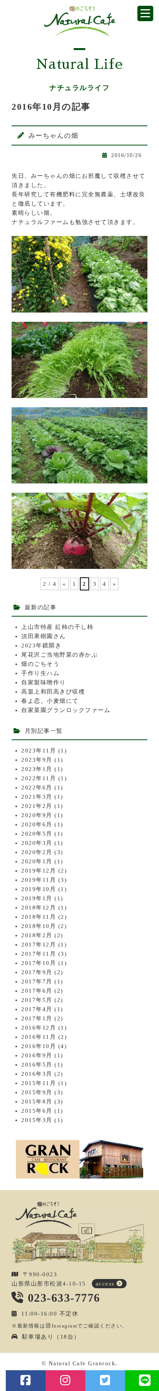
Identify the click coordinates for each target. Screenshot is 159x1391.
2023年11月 (38, 750)
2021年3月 (36, 797)
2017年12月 (38, 944)
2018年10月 (38, 926)
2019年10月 (38, 889)
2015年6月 (36, 1111)
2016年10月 (38, 1046)
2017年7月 (36, 981)
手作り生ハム (40, 673)
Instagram (64, 1326)
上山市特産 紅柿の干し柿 (57, 627)
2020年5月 (36, 834)
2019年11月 (38, 880)
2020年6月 (36, 824)
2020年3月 (36, 843)
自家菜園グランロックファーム (65, 710)
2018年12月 (38, 907)
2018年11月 (38, 917)
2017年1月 (36, 1018)
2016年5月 (36, 1065)
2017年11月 (38, 954)
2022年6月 (36, 787)
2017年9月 (36, 972)
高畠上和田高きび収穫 (53, 692)
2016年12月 (38, 1028)
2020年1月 (36, 861)
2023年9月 (36, 760)
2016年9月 (36, 1055)
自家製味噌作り (43, 682)
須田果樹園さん (43, 636)
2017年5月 (36, 1000)
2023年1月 (36, 769)
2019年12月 (38, 871)
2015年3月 (36, 1120)
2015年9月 (36, 1092)
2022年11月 (38, 778)
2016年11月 (38, 1037)
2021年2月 (36, 806)
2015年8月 (36, 1101)
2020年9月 (36, 815)
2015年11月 (38, 1083)
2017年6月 (36, 991)
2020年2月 (36, 852)
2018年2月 (36, 935)
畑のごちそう (40, 664)
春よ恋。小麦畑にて (50, 701)
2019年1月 (36, 898)
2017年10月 (38, 963)
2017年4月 (36, 1009)
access (105, 1284)
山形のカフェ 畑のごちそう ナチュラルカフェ (79, 21)
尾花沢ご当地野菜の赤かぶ (59, 655)
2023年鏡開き (41, 645)
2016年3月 (36, 1074)
